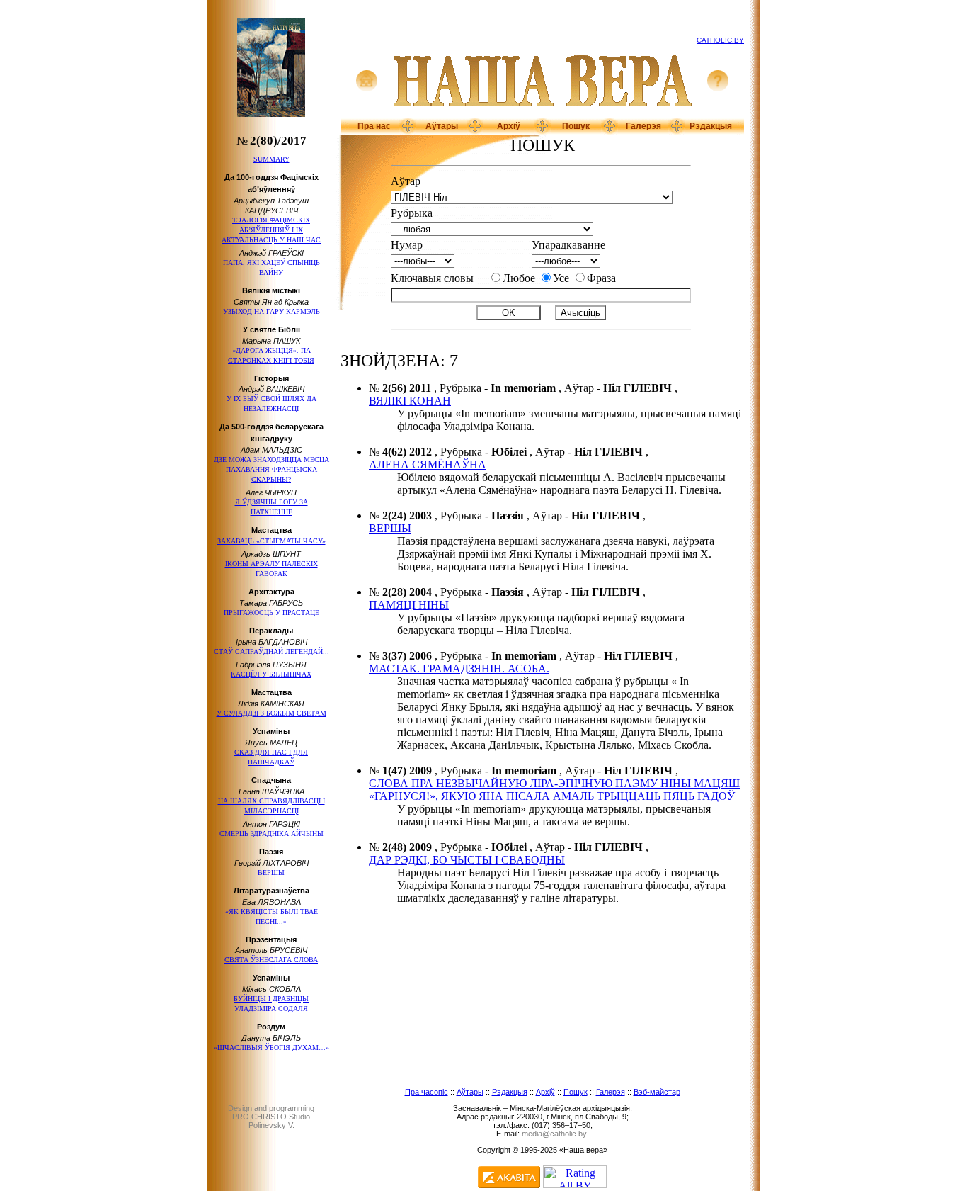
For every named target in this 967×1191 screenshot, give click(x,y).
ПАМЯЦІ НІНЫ (409, 605)
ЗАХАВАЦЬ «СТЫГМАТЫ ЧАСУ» (271, 541)
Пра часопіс (426, 1092)
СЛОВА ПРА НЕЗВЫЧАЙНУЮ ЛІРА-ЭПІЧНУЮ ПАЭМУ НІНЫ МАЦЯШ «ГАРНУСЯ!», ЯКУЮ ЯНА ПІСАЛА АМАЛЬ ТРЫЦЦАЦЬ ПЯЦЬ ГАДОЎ (554, 789)
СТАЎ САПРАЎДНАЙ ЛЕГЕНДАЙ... (271, 651)
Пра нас (374, 126)
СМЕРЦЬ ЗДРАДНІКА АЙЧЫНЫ (271, 833)
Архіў (508, 126)
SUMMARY (271, 159)
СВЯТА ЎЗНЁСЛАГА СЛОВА (271, 960)
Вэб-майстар (657, 1092)
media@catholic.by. (555, 1133)
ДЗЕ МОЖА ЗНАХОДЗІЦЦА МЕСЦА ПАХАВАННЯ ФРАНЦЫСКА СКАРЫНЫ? (271, 469)
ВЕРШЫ (271, 872)
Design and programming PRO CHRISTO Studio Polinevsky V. (271, 1116)
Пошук (576, 126)
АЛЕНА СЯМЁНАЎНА (427, 464)
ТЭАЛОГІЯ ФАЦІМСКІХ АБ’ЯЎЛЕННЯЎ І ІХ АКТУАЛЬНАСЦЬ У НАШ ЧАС (271, 230)
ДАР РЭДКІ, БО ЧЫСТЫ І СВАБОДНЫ (467, 860)
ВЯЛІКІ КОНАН (410, 401)
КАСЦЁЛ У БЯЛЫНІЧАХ (271, 674)
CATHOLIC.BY (720, 40)
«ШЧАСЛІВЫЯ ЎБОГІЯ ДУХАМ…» (271, 1047)
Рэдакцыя (711, 126)
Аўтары (441, 126)
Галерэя (643, 126)
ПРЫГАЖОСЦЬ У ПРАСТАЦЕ (271, 612)
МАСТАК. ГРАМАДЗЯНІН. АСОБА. (459, 668)
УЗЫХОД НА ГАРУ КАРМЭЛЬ (271, 311)
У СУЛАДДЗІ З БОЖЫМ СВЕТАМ (271, 713)
